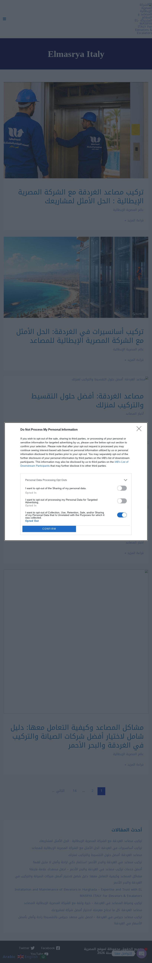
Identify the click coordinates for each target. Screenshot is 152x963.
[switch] (122, 488)
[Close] (140, 429)
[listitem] (76, 480)
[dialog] (76, 482)
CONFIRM (49, 528)
